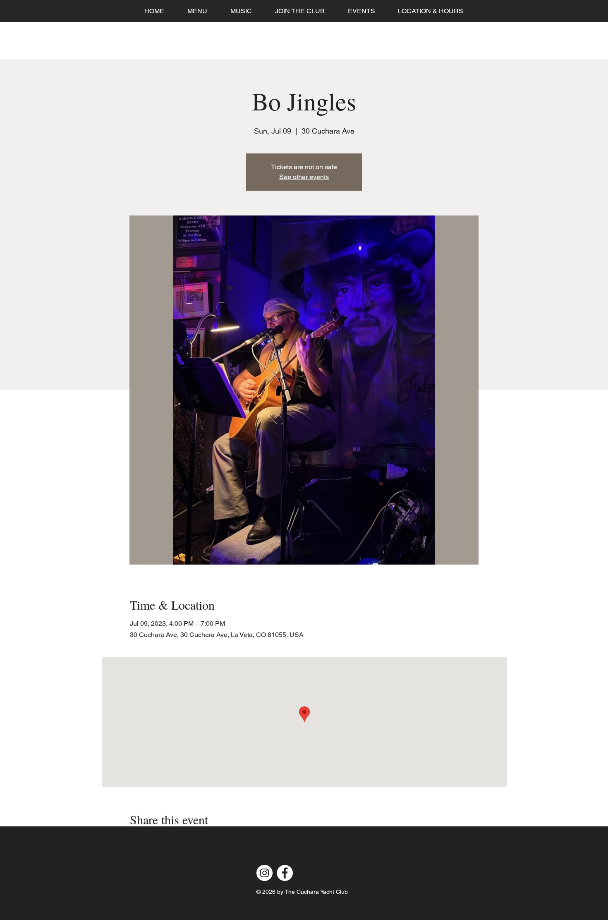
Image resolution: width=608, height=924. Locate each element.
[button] (361, 11)
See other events (304, 177)
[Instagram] (264, 873)
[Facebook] (285, 873)
